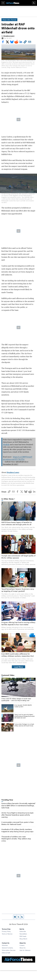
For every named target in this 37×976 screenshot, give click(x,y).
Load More (18, 666)
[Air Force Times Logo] (12, 3)
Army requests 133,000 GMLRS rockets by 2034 (23, 706)
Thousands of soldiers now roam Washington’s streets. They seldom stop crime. (16, 838)
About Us (22, 948)
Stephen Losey (8, 36)
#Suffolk (6, 445)
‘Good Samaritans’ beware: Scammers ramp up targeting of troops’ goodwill (17, 590)
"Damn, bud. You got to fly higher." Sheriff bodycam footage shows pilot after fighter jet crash (24, 716)
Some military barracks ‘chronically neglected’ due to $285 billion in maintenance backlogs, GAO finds (18, 805)
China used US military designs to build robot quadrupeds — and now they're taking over (16, 699)
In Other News (7, 499)
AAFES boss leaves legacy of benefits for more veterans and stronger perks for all (16, 523)
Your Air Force (9, 19)
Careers (22, 945)
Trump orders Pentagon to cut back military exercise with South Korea (24, 725)
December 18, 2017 (10, 464)
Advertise (5, 945)
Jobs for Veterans (25, 950)
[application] (18, 687)
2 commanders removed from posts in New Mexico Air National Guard (17, 823)
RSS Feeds (23, 936)
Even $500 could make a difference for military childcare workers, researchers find (17, 655)
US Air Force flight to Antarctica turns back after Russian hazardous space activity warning (17, 815)
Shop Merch (23, 939)
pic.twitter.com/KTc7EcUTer (14, 459)
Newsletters (23, 934)
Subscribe (23, 931)
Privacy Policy (6, 931)
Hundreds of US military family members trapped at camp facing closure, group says (17, 830)
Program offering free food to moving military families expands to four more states (18, 623)
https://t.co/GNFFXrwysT (22, 457)
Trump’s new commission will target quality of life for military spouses (18, 556)
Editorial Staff (6, 953)
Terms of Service (7, 934)
